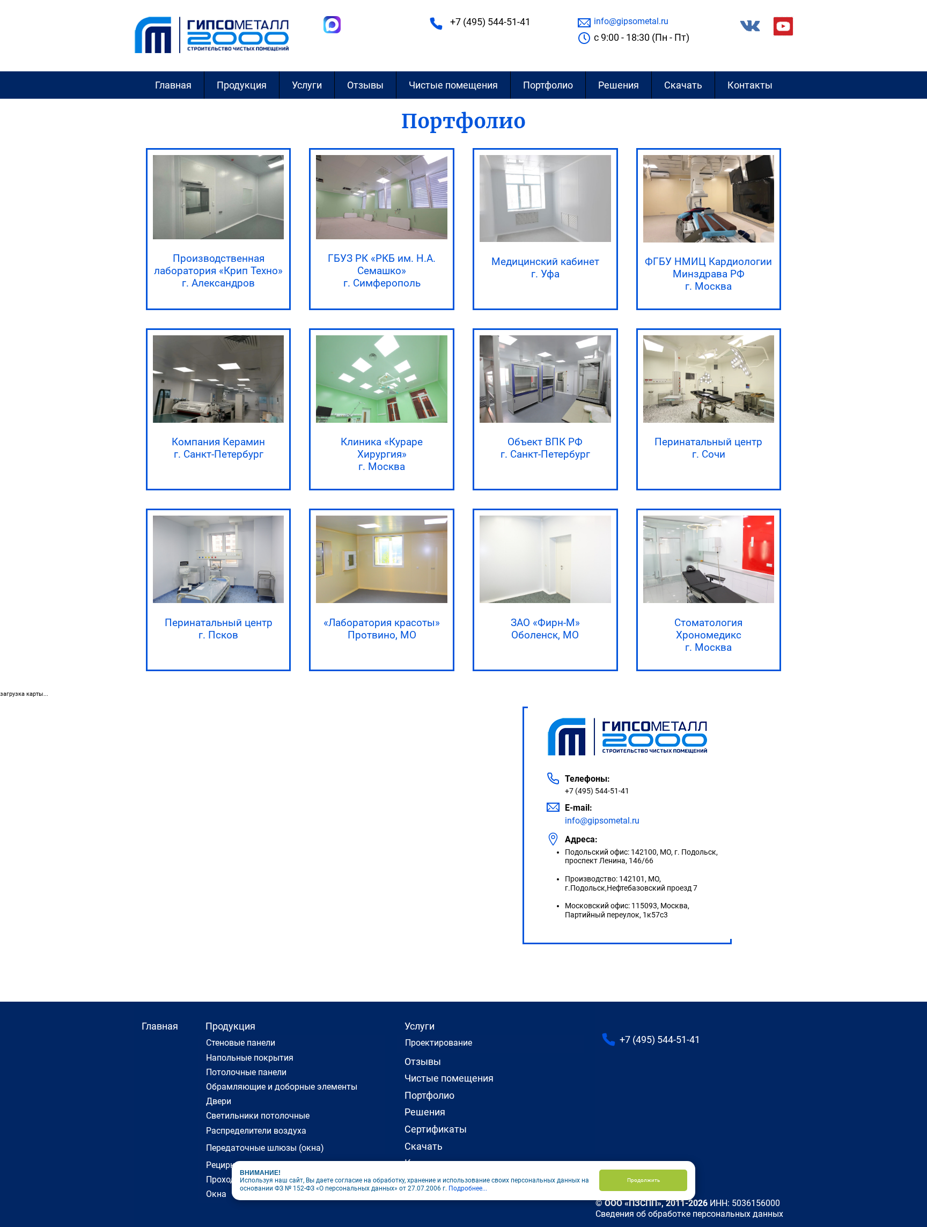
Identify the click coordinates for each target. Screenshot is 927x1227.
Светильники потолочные (258, 1116)
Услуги (307, 85)
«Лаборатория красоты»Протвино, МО (381, 628)
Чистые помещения (453, 85)
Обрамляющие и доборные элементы (281, 1087)
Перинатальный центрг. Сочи (708, 448)
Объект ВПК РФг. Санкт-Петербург (545, 448)
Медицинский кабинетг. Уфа (545, 267)
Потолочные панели (246, 1072)
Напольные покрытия (249, 1058)
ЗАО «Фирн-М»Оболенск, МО (545, 628)
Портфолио (548, 85)
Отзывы (365, 85)
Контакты (749, 85)
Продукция (242, 85)
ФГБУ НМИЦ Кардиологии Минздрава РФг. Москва (708, 273)
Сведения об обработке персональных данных (689, 1214)
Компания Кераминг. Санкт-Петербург (218, 448)
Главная (173, 85)
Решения (618, 85)
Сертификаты (435, 1129)
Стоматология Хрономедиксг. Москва (708, 634)
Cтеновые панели (240, 1043)
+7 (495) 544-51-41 (490, 21)
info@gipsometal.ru (631, 21)
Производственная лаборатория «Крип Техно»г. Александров (218, 270)
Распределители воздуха (256, 1131)
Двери (218, 1101)
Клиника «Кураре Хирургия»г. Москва (382, 454)
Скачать (683, 85)
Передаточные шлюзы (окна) (265, 1148)
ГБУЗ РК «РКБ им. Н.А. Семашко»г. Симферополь (382, 270)
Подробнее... (467, 1188)
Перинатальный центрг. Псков (219, 628)
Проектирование (438, 1043)
